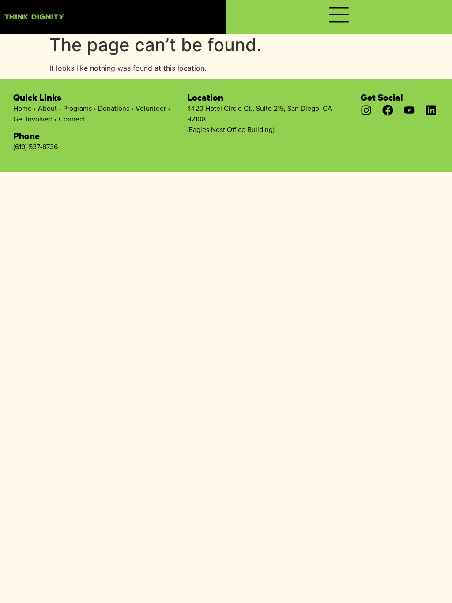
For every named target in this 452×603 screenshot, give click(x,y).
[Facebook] (387, 110)
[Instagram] (366, 110)
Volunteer (151, 108)
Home (22, 108)
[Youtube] (409, 110)
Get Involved (33, 119)
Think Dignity (34, 18)
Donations (113, 108)
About (47, 108)
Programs (77, 108)
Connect (72, 119)
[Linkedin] (431, 110)
